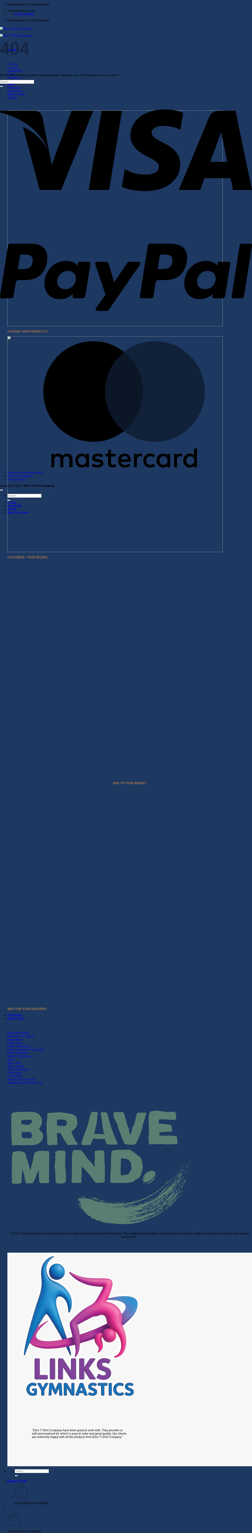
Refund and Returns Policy (25, 472)
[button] (17, 1481)
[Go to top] (1, 490)
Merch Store (15, 1018)
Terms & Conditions (20, 476)
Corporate (14, 1015)
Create (12, 502)
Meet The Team (17, 512)
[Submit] (16, 1475)
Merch (11, 509)
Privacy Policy (16, 479)
